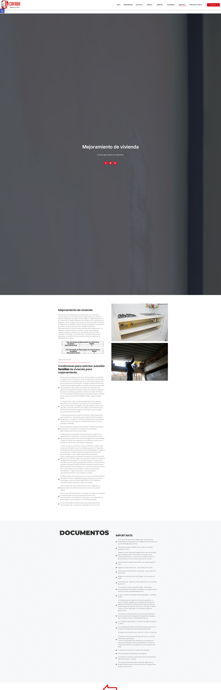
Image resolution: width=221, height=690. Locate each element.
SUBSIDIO (149, 4)
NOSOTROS (139, 4)
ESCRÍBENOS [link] (212, 4)
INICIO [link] (118, 4)
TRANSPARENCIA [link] (128, 4)
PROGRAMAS (170, 4)
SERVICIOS (182, 4)
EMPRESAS (160, 4)
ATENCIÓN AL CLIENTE (195, 4)
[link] (2, 11)
